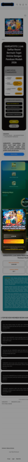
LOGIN (13, 236)
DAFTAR (14, 241)
